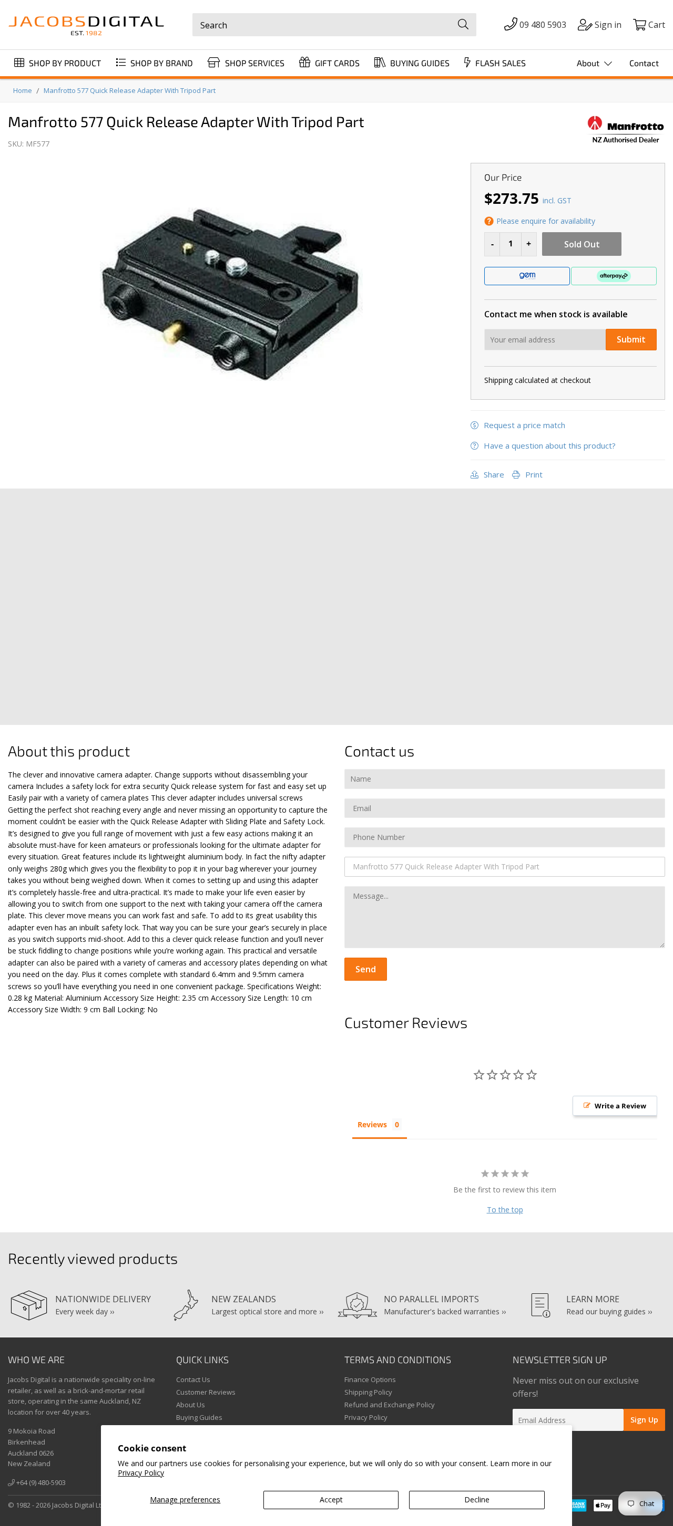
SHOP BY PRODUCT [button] (64, 63)
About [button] (589, 63)
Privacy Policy (141, 1473)
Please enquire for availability (545, 221)
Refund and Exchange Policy (389, 1404)
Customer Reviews (206, 1392)
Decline (477, 1499)
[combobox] (334, 24)
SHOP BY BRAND (160, 63)
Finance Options (370, 1379)
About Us (190, 1404)
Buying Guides (199, 1417)
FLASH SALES (499, 63)
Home (22, 90)
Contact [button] (644, 63)
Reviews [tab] (372, 1124)
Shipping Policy (368, 1392)
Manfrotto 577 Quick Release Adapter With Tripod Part (130, 90)
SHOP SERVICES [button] (253, 63)
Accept (331, 1499)
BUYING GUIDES (419, 63)
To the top (505, 1209)
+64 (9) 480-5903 (40, 1482)
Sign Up (644, 1420)
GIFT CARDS (336, 63)
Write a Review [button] (620, 1105)
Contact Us (193, 1379)
